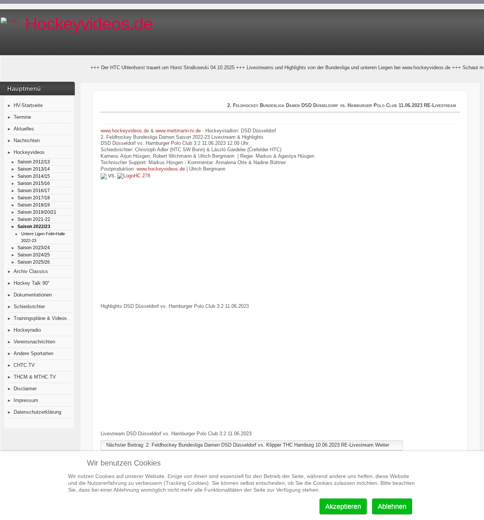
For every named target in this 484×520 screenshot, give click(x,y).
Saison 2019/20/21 (36, 212)
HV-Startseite (28, 105)
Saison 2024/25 (33, 254)
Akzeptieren (343, 506)
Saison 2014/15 (33, 176)
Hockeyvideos (29, 152)
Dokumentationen (33, 295)
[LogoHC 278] (133, 176)
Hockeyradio (27, 330)
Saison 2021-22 (33, 219)
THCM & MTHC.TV (35, 377)
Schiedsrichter (29, 306)
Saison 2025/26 (33, 261)
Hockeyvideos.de (89, 24)
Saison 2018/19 (33, 204)
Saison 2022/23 (33, 226)
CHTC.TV (24, 365)
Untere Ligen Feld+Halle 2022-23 (43, 237)
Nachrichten (27, 140)
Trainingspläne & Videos (40, 318)
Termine (22, 117)
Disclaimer (25, 388)
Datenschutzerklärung (37, 412)
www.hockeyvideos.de (125, 130)
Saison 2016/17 (33, 190)
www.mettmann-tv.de (178, 130)
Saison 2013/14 (33, 168)
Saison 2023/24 (33, 247)
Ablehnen (392, 506)
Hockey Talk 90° (32, 283)
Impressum (26, 400)
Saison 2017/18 (33, 197)
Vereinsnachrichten (34, 342)
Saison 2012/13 (33, 161)
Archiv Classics (31, 271)
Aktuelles (24, 129)
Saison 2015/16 (33, 183)
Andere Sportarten (33, 353)
